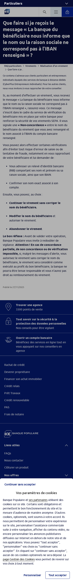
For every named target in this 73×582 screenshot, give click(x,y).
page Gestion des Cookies (19, 559)
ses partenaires (38, 499)
